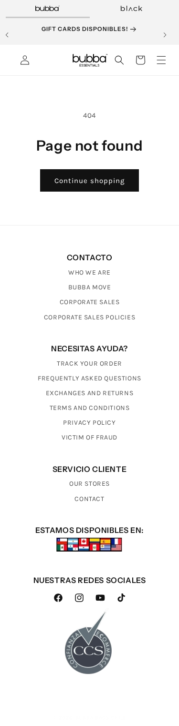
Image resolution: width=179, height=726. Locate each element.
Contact (89, 499)
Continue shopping (89, 180)
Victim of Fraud (89, 437)
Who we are (89, 272)
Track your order (89, 363)
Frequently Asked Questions (89, 378)
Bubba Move (89, 287)
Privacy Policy (89, 423)
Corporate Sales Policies (89, 317)
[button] (10, 33)
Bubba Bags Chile (100, 718)
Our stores (89, 484)
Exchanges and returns (90, 393)
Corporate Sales (90, 302)
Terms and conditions (90, 408)
